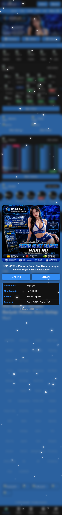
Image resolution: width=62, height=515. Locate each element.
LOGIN (46, 277)
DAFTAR (16, 277)
